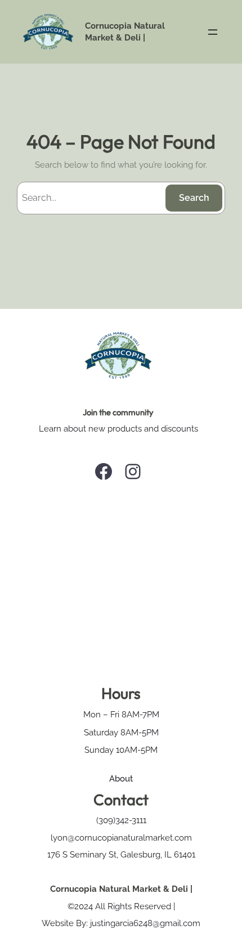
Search (194, 197)
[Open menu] (212, 32)
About (121, 778)
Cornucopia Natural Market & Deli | (121, 888)
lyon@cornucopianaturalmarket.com (121, 837)
